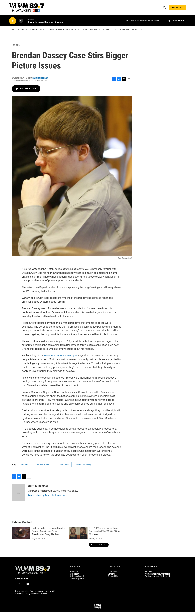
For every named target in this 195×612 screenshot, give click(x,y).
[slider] (25, 20)
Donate (178, 7)
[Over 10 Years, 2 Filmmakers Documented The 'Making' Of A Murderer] (78, 533)
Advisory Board (77, 576)
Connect (108, 30)
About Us (74, 572)
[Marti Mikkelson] (18, 492)
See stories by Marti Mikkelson (46, 495)
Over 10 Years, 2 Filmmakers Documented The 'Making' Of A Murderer (104, 531)
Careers (111, 574)
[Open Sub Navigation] (26, 30)
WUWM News (43, 465)
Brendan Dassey (83, 465)
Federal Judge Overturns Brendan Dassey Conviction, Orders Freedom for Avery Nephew (48, 531)
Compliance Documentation (157, 574)
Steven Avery (63, 465)
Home (12, 30)
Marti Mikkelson (40, 77)
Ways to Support (129, 30)
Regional (16, 44)
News (21, 30)
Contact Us (112, 572)
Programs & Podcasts (63, 30)
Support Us (113, 576)
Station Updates (77, 578)
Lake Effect (37, 30)
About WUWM (90, 30)
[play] (12, 20)
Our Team (74, 574)
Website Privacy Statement (157, 576)
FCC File (148, 572)
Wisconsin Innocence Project (61, 355)
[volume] (21, 21)
